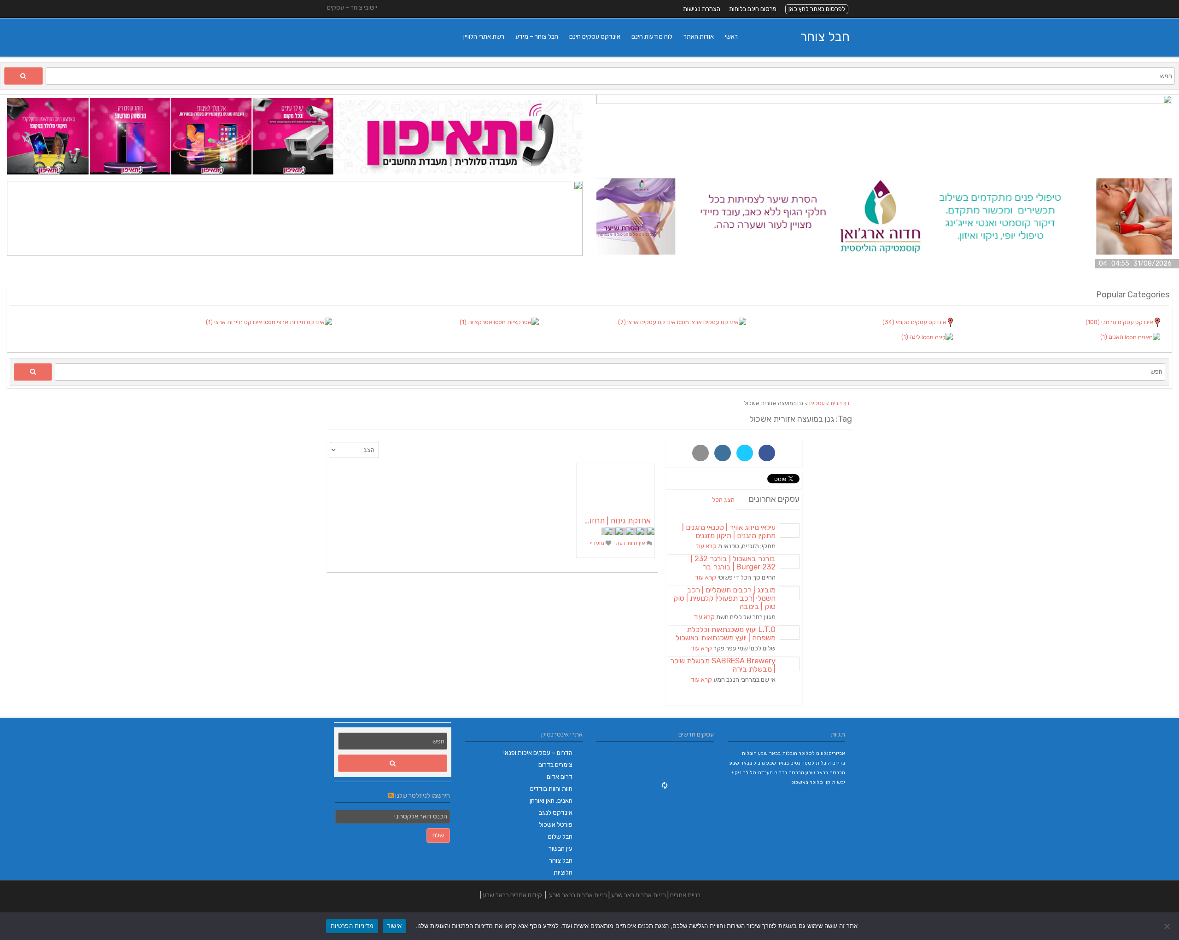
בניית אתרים (685, 895)
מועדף (598, 543)
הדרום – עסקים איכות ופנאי (537, 753)
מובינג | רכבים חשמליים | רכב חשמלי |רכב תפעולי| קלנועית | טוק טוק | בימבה (724, 598)
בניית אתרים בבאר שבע (578, 895)
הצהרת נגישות (701, 9)
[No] (1167, 926)
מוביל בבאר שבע (747, 763)
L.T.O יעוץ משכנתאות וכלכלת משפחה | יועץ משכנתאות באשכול (726, 633)
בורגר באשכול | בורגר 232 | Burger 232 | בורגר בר (733, 562)
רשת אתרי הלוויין (483, 37)
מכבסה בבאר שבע (825, 773)
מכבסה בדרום (789, 773)
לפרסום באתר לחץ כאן (816, 9)
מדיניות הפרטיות (352, 925)
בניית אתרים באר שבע (638, 895)
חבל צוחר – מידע (536, 37)
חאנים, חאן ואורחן (551, 801)
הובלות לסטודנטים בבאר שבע (798, 763)
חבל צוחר (825, 36)
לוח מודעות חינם (651, 37)
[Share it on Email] (700, 453)
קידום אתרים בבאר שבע (512, 895)
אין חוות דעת (631, 543)
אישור (394, 925)
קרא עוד (706, 546)
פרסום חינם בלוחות (752, 9)
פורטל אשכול (555, 825)
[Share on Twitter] (744, 453)
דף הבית (840, 403)
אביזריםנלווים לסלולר (822, 753)
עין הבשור (560, 849)
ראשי (731, 37)
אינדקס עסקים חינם (594, 37)
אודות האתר (698, 37)
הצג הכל (723, 500)
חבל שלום (560, 837)
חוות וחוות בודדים (551, 789)
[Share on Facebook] (767, 453)
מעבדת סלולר (758, 773)
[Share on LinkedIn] (722, 453)
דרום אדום (559, 777)
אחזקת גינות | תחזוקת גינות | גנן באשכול (586, 520)
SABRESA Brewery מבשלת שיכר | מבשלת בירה (723, 664)
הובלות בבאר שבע (777, 753)
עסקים (817, 403)
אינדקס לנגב (555, 813)
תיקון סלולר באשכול (813, 782)
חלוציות (563, 872)
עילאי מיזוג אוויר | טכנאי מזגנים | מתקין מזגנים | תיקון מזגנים (729, 531)
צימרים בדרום (555, 765)
